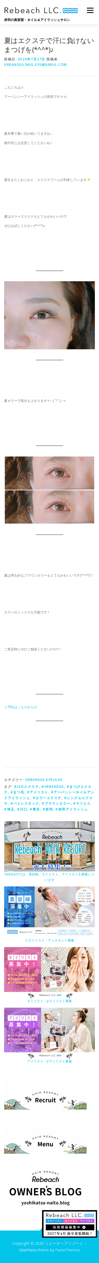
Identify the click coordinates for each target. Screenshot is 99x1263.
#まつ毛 (17, 792)
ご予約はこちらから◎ (20, 707)
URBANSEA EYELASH (43, 779)
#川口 (22, 809)
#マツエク (82, 803)
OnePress (27, 1250)
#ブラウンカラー (56, 803)
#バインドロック (24, 803)
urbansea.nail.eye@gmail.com (35, 64)
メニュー (90, 10)
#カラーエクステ (47, 798)
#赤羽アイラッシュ (71, 809)
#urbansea (52, 786)
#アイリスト (37, 792)
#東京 (35, 809)
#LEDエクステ (26, 786)
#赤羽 (48, 809)
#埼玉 (9, 809)
